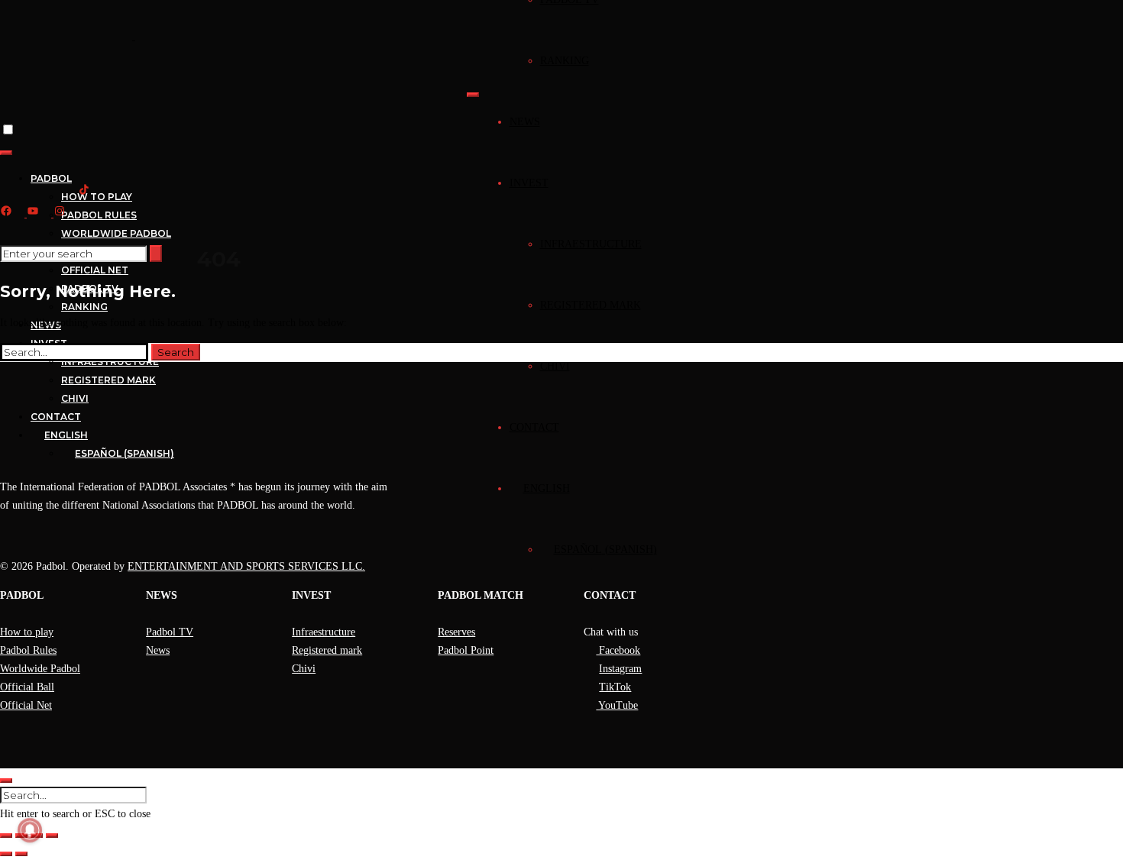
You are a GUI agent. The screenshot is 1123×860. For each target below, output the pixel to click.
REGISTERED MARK (590, 305)
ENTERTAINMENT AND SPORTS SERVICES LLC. (246, 566)
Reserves (456, 632)
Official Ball (27, 687)
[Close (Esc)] (52, 835)
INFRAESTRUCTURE (591, 244)
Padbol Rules (28, 650)
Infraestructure (323, 632)
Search (175, 352)
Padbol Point (466, 650)
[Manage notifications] (30, 830)
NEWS (525, 122)
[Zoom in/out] (6, 835)
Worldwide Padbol (40, 668)
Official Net (26, 705)
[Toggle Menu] (473, 94)
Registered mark (327, 650)
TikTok (615, 687)
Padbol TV (169, 632)
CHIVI (555, 366)
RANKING (564, 60)
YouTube (617, 705)
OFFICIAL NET (94, 270)
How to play (26, 632)
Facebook (618, 650)
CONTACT (534, 427)
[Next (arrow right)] (21, 854)
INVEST (529, 183)
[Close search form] (6, 780)
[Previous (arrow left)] (6, 854)
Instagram (620, 668)
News (158, 650)
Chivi (304, 668)
